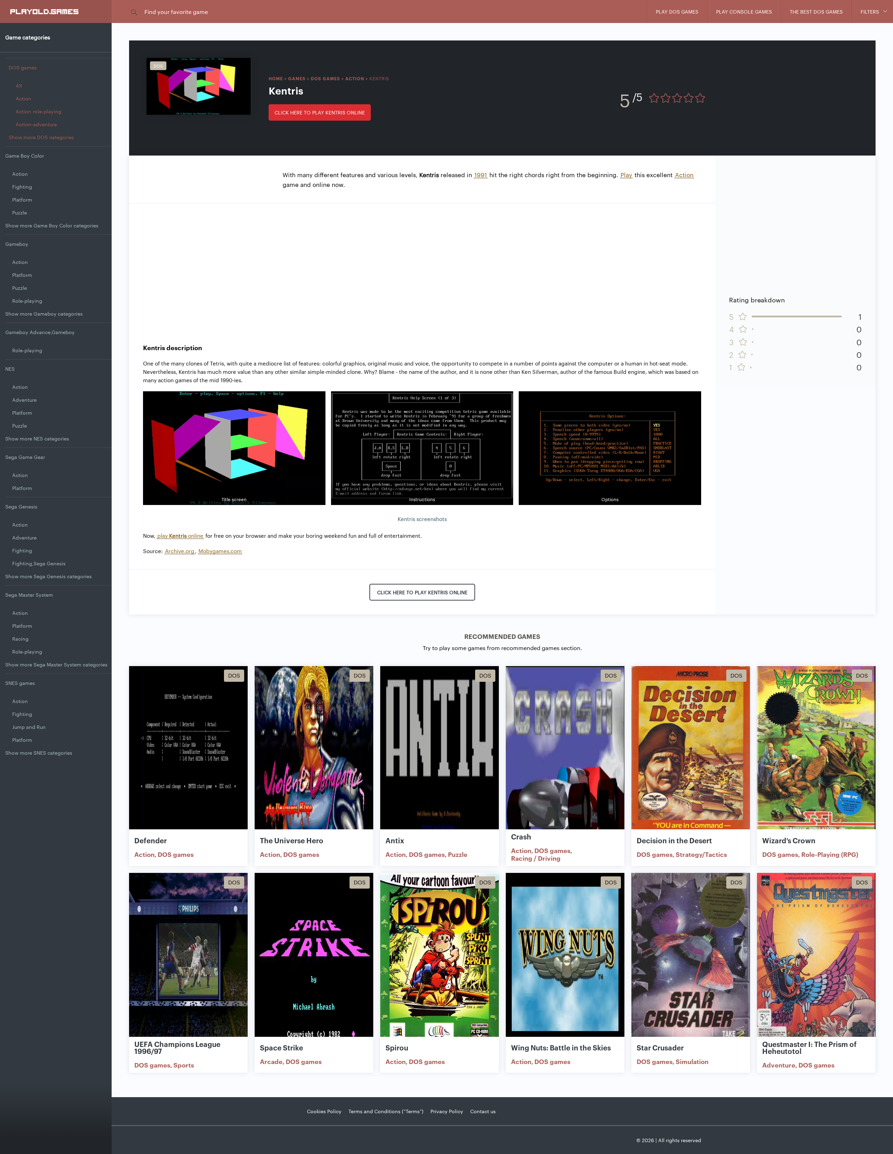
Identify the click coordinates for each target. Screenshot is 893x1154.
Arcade (271, 1061)
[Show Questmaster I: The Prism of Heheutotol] (816, 959)
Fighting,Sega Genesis (39, 563)
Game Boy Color (24, 155)
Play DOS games (677, 11)
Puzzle (19, 212)
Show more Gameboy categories (44, 313)
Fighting (22, 186)
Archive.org (179, 551)
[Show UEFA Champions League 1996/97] (188, 959)
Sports (183, 1064)
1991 (480, 174)
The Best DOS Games (816, 11)
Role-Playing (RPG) (829, 854)
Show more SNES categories (38, 752)
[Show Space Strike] (314, 959)
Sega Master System (29, 594)
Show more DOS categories (41, 137)
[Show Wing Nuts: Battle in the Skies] (565, 959)
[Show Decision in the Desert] (690, 752)
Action (23, 98)
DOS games (23, 67)
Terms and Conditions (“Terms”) (385, 1111)
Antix (394, 840)
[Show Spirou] (439, 959)
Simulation (692, 1061)
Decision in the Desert (674, 840)
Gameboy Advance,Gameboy (40, 332)
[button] (134, 11)
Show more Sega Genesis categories (48, 576)
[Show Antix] (439, 752)
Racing (20, 638)
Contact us (483, 1111)
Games (297, 78)
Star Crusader (660, 1047)
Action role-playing (38, 111)
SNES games (20, 682)
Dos (158, 65)
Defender (150, 840)
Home (276, 78)
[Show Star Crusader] (690, 959)
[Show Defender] (188, 752)
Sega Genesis (21, 506)
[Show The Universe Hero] (314, 752)
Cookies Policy (324, 1111)
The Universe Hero (291, 840)
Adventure (24, 399)
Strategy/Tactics (701, 854)
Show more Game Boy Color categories (51, 225)
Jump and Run (29, 726)
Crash (521, 836)
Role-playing (27, 300)
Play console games (744, 11)
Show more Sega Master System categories (56, 664)
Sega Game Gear (25, 456)
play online (180, 535)
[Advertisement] (422, 266)
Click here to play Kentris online (320, 112)
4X (19, 85)
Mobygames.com (220, 551)
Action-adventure (36, 124)
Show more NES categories (37, 438)
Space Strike (281, 1047)
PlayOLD (44, 11)
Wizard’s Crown (789, 840)
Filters (870, 11)
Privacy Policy (446, 1111)
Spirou (396, 1047)
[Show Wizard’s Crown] (816, 752)
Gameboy (16, 243)
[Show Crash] (565, 752)
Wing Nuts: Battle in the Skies (561, 1047)
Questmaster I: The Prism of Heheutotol (809, 1047)
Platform (22, 199)
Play (626, 174)
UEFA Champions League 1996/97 (177, 1047)
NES (10, 368)
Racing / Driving (536, 857)
